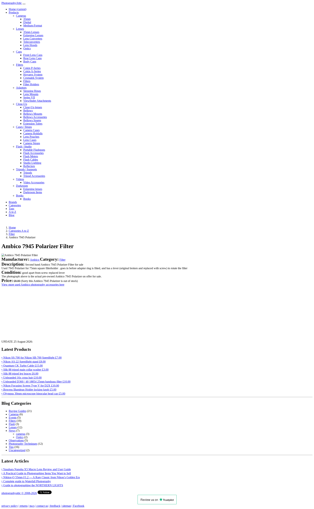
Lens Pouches (31, 136)
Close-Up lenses (32, 107)
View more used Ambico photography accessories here (32, 284)
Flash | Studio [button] (24, 146)
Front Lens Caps (32, 54)
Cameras (14, 414)
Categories (15, 205)
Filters (26, 81)
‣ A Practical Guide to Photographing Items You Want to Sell (36, 473)
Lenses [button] (20, 28)
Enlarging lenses (32, 189)
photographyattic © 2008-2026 (19, 493)
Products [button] (14, 12)
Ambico (35, 259)
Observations (16, 440)
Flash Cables (30, 159)
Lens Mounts (30, 94)
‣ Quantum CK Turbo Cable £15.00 (22, 365)
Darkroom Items (32, 192)
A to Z (12, 211)
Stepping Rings (32, 90)
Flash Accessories (33, 153)
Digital (27, 22)
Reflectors (29, 166)
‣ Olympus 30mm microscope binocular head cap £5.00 (33, 393)
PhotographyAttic (11, 3)
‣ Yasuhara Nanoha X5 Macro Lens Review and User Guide (36, 469)
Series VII (29, 97)
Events (13, 417)
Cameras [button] (21, 15)
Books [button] (19, 195)
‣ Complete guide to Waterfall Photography (26, 481)
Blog (11, 215)
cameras (20, 433)
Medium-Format (32, 25)
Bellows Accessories (35, 117)
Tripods (27, 172)
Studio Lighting (32, 162)
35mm (27, 19)
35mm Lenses (31, 32)
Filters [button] (19, 64)
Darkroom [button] (22, 185)
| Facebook (78, 505)
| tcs (31, 505)
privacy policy (9, 505)
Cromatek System (33, 77)
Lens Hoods (30, 45)
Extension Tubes (32, 123)
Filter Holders (31, 84)
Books (27, 198)
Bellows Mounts (32, 113)
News (12, 430)
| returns (23, 505)
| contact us (41, 505)
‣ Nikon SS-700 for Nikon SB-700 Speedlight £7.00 (31, 357)
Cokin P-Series (32, 68)
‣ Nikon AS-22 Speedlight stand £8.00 (23, 361)
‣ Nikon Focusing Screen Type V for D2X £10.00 (30, 385)
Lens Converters (32, 38)
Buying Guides (17, 411)
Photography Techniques (23, 443)
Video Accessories (33, 182)
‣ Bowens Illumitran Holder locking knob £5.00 (28, 389)
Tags (11, 208)
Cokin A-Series (32, 71)
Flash (12, 424)
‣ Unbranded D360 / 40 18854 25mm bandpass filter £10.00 (36, 381)
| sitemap (66, 505)
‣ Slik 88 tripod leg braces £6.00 (19, 373)
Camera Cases (31, 130)
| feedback (54, 505)
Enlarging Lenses (33, 35)
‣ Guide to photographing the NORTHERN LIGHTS (32, 485)
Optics (27, 48)
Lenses (13, 427)
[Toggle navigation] (24, 4)
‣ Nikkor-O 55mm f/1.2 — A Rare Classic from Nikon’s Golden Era (40, 477)
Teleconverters (31, 41)
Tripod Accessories (34, 175)
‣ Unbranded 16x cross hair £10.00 (21, 377)
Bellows (28, 110)
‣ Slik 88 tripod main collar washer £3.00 (25, 369)
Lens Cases (29, 140)
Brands (13, 202)
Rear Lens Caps (32, 58)
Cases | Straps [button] (24, 126)
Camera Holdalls (33, 133)
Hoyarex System (32, 74)
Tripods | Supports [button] (26, 169)
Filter (62, 259)
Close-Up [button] (21, 104)
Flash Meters (30, 156)
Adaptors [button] (21, 87)
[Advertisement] (110, 311)
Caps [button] (19, 51)
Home (17, 9)
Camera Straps (31, 143)
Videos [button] (20, 179)
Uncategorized (17, 450)
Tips (11, 447)
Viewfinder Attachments (37, 100)
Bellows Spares (32, 120)
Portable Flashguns (34, 149)
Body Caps (29, 61)
